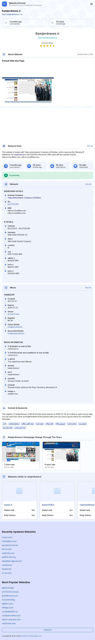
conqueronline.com (11, 615)
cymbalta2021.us (10, 611)
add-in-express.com (11, 619)
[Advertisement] (47, 70)
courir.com (7, 537)
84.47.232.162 (13, 204)
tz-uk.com (7, 573)
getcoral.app (8, 588)
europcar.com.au (10, 545)
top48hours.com (10, 595)
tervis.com (7, 549)
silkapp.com (7, 607)
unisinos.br (7, 565)
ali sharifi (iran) (14, 314)
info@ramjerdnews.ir (16, 333)
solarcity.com (8, 553)
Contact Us (48, 630)
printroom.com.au (10, 591)
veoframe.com (9, 623)
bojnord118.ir (48, 505)
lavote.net (6, 569)
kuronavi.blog (8, 599)
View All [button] (90, 146)
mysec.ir (8, 505)
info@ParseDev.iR (15, 327)
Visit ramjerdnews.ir (11, 14)
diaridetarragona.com (12, 561)
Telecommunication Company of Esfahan (24, 198)
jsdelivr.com (7, 603)
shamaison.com (9, 541)
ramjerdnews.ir (20, 155)
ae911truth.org (8, 557)
